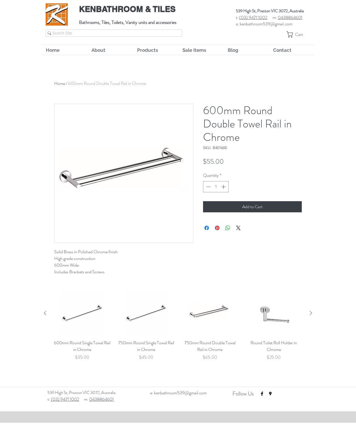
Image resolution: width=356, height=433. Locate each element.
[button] (298, 34)
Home (59, 83)
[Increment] (224, 186)
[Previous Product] (45, 313)
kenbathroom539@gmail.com (266, 24)
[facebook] (262, 394)
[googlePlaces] (270, 394)
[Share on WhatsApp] (227, 228)
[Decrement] (208, 186)
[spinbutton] (216, 186)
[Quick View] (82, 313)
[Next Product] (311, 313)
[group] (178, 333)
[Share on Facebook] (206, 228)
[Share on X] (238, 228)
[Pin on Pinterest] (217, 228)
